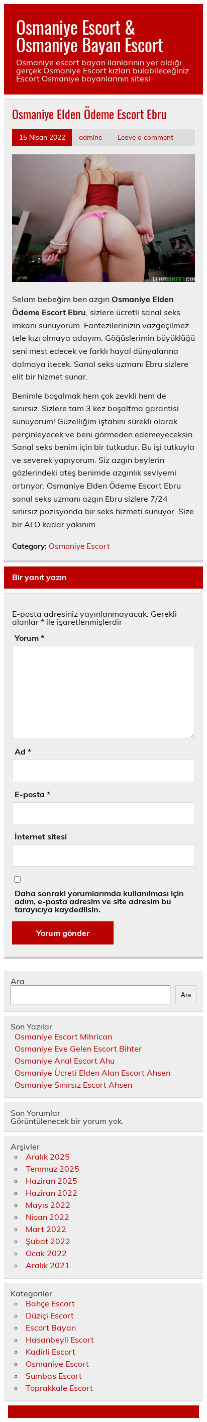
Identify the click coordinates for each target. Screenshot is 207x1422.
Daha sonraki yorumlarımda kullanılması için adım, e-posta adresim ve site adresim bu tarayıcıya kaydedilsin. (99, 901)
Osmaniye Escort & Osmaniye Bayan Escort (89, 35)
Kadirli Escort (50, 1352)
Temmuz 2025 (52, 1169)
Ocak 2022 (46, 1253)
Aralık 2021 (48, 1265)
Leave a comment (145, 137)
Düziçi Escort (50, 1315)
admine (90, 137)
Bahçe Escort (50, 1303)
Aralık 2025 (48, 1157)
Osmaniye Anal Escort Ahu (65, 1061)
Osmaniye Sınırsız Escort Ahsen (73, 1085)
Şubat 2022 (48, 1241)
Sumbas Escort (54, 1376)
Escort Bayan (51, 1327)
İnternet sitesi (41, 836)
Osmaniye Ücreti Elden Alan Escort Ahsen (92, 1073)
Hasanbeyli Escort (60, 1340)
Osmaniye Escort (79, 546)
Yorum (29, 638)
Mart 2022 (46, 1229)
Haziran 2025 (51, 1181)
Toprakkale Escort (59, 1388)
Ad (23, 751)
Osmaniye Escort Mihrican (63, 1036)
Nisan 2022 (47, 1217)
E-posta (32, 794)
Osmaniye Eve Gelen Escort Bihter (78, 1049)
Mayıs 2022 (48, 1205)
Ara (18, 981)
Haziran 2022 (51, 1193)
